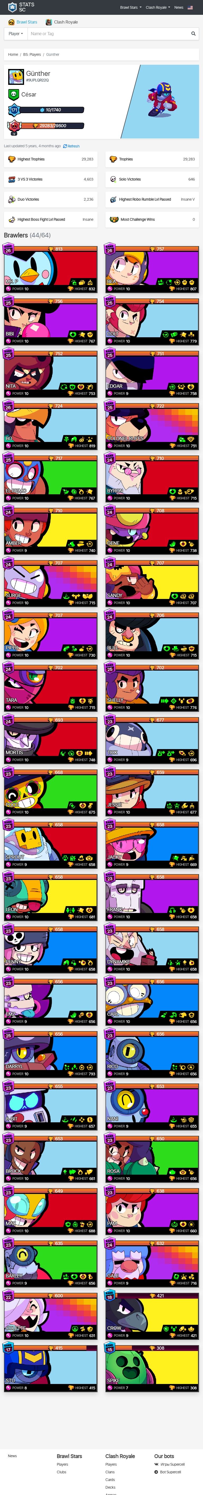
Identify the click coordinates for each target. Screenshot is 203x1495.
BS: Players (32, 54)
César (28, 95)
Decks (110, 1487)
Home (13, 54)
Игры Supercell (173, 1464)
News (178, 7)
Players (62, 1464)
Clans (110, 1472)
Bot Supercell (170, 1472)
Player (14, 34)
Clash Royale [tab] (66, 22)
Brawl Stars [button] (129, 7)
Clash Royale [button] (156, 7)
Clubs (61, 1472)
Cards (110, 1480)
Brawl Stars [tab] (27, 22)
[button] (190, 7)
